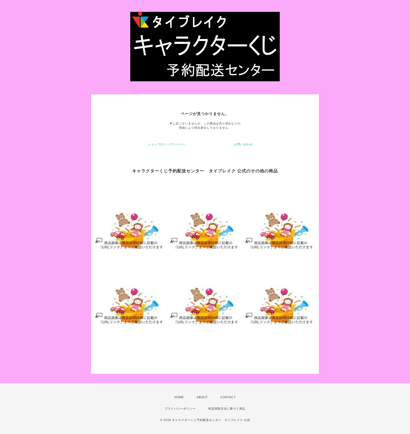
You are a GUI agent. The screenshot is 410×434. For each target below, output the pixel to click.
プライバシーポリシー (180, 408)
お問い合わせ (243, 144)
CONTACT (228, 397)
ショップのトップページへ (166, 144)
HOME (179, 397)
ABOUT (202, 397)
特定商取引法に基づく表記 (226, 408)
